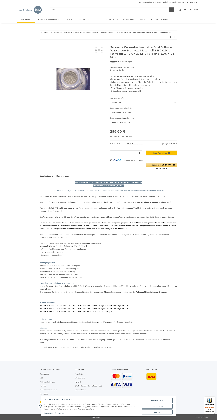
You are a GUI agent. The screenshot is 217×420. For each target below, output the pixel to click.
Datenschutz (59, 413)
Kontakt (78, 382)
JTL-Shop (205, 417)
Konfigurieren (157, 406)
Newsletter (79, 374)
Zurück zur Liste (46, 32)
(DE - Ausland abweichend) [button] (135, 144)
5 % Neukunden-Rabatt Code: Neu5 (88, 386)
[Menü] (213, 397)
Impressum (48, 413)
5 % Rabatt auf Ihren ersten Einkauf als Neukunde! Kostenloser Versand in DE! (168, 2)
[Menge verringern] (112, 153)
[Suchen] (171, 9)
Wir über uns (80, 378)
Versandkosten (80, 390)
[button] (180, 10)
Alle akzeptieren (157, 400)
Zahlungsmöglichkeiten (48, 390)
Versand (128, 136)
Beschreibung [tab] (46, 176)
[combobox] (143, 102)
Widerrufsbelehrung (47, 382)
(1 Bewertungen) (126, 62)
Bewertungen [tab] (62, 176)
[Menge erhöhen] (139, 153)
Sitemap (43, 386)
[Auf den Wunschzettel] (101, 50)
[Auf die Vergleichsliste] (96, 50)
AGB (41, 378)
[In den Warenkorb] (41, 44)
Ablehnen (157, 412)
